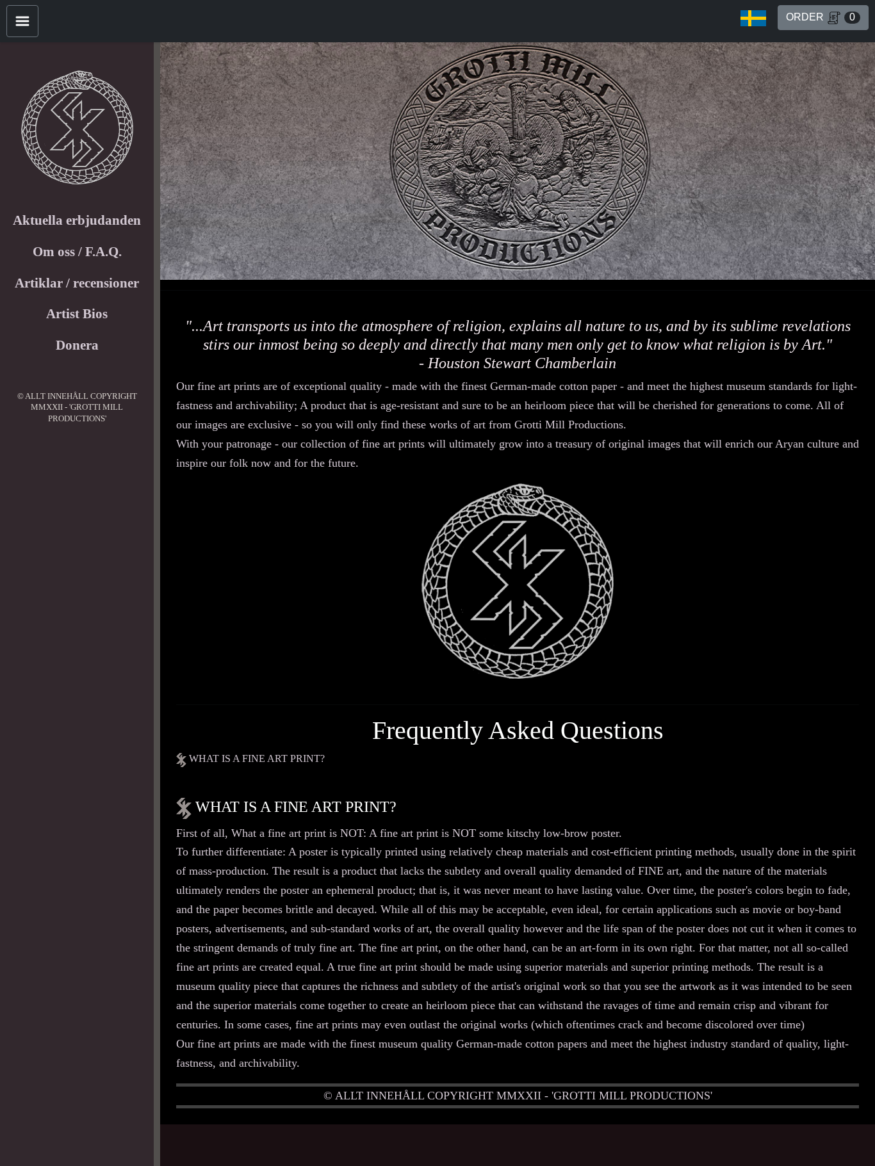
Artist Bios (77, 313)
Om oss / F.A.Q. (77, 251)
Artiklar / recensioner (77, 283)
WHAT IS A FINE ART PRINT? (255, 758)
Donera (77, 345)
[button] (753, 18)
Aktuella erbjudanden (77, 220)
